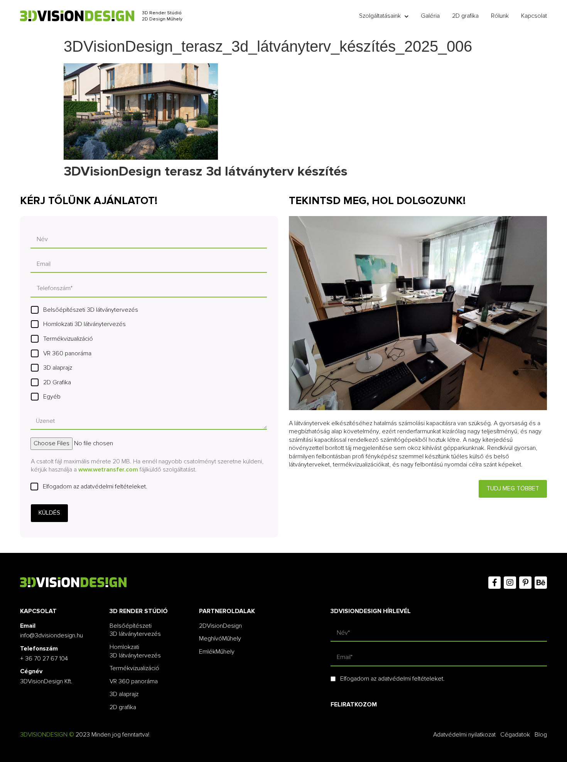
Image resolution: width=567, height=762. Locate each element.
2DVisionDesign (220, 626)
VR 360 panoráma (67, 353)
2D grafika (465, 16)
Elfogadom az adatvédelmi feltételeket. (95, 486)
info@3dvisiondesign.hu (51, 635)
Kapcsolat (534, 16)
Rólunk (500, 16)
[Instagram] (510, 582)
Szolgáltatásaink (380, 16)
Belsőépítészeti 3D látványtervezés (90, 310)
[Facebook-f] (494, 582)
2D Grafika (57, 382)
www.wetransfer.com (108, 469)
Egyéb (52, 396)
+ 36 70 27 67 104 (44, 658)
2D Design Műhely (162, 19)
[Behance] (541, 582)
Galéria (430, 16)
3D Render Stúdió (162, 13)
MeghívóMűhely (220, 638)
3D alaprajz (57, 368)
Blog (541, 734)
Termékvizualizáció (68, 339)
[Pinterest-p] (525, 582)
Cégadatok (515, 734)
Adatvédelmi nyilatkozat (464, 734)
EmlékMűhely (217, 652)
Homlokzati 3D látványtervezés (84, 324)
